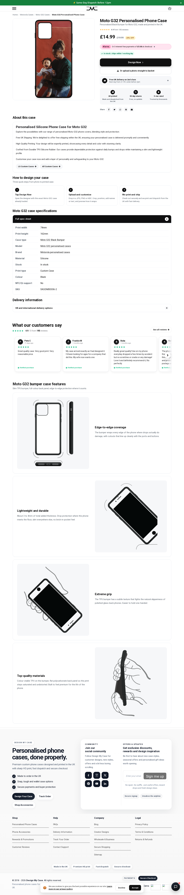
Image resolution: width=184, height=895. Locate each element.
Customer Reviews (21, 847)
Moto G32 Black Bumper (52, 240)
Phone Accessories (21, 832)
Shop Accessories (24, 805)
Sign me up (155, 776)
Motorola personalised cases (55, 252)
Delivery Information (62, 832)
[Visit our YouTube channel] (96, 783)
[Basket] (170, 8)
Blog (96, 824)
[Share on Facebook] (108, 109)
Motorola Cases (26, 15)
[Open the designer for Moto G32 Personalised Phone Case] (54, 59)
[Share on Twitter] (114, 109)
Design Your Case (23, 796)
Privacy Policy (141, 824)
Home (15, 15)
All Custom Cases (50, 166)
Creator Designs (101, 832)
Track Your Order (61, 839)
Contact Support (61, 847)
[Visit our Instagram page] (96, 775)
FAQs (55, 824)
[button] (14, 8)
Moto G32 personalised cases (55, 246)
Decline (121, 888)
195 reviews (123, 30)
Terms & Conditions (144, 832)
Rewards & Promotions (23, 839)
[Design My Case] (92, 8)
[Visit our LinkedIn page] (105, 783)
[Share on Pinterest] (125, 109)
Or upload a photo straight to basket (137, 71)
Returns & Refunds (144, 839)
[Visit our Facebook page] (88, 775)
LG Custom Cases (26, 166)
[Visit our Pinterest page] (88, 783)
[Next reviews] (168, 355)
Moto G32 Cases (43, 15)
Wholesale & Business (104, 839)
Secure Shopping (102, 847)
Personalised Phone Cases (24, 824)
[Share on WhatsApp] (120, 109)
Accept (135, 888)
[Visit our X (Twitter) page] (105, 775)
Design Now (134, 62)
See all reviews (160, 330)
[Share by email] (131, 109)
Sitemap (98, 855)
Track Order (45, 796)
